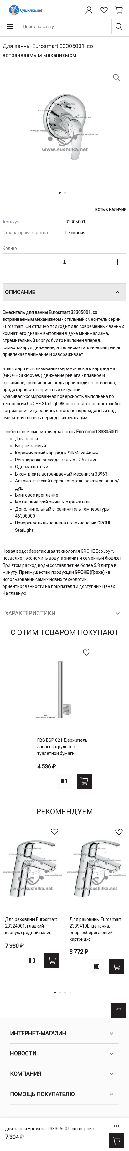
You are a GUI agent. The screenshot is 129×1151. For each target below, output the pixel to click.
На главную (14, 593)
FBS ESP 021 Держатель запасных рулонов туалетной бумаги (62, 747)
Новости (23, 1053)
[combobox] (73, 26)
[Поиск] (118, 26)
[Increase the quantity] (117, 262)
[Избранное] (103, 10)
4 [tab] (70, 992)
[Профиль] (88, 10)
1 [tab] (55, 992)
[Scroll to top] (118, 1010)
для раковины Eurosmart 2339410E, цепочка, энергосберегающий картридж (95, 929)
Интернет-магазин (38, 1033)
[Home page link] (24, 10)
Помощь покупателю (42, 1094)
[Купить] (116, 1140)
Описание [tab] (20, 292)
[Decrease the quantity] (11, 262)
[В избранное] (86, 652)
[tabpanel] (64, 720)
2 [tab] (60, 992)
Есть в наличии (110, 209)
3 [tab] (65, 992)
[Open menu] (10, 26)
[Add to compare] (64, 781)
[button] (61, 196)
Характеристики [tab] (30, 613)
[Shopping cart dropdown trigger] (118, 10)
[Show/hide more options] (116, 1125)
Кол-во (10, 248)
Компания (25, 1073)
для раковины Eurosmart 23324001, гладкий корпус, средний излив (31, 926)
